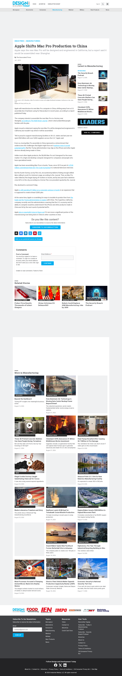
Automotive (51, 578)
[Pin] (35, 233)
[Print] (16, 233)
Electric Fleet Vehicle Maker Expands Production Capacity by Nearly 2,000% (60, 583)
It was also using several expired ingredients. (29, 481)
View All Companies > (92, 132)
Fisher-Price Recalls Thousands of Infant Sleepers (23, 305)
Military (50, 506)
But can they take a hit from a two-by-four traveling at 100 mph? (28, 445)
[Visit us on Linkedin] (65, 665)
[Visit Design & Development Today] (19, 610)
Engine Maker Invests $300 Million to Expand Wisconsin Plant (92, 511)
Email (14, 626)
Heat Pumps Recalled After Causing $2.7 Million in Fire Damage (91, 440)
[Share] (21, 233)
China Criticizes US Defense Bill (46, 304)
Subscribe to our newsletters (45, 227)
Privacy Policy (53, 669)
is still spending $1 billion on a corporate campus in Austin (39, 190)
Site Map (94, 669)
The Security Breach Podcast (85, 74)
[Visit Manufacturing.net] (89, 610)
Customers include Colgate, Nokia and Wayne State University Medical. (60, 587)
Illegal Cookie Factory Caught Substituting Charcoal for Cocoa (27, 478)
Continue (47, 263)
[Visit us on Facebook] (55, 665)
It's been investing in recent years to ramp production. (59, 516)
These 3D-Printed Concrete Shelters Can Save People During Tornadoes (86, 97)
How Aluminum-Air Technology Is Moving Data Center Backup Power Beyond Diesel (86, 85)
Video (17, 435)
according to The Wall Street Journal (34, 121)
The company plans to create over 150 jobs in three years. (60, 552)
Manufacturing (33, 41)
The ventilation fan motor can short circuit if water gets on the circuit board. (92, 445)
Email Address (46, 254)
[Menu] (107, 4)
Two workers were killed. (86, 551)
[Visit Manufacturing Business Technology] (103, 610)
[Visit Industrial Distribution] (75, 610)
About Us (27, 669)
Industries (19, 41)
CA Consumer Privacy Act (82, 669)
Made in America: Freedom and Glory (29, 510)
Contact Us (35, 669)
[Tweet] (30, 233)
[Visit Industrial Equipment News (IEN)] (46, 610)
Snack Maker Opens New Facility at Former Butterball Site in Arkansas (59, 547)
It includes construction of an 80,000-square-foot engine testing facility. (92, 516)
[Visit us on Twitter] (60, 665)
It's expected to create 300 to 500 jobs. (90, 481)
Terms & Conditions (66, 669)
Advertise (44, 669)
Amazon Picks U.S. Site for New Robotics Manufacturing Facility (90, 478)
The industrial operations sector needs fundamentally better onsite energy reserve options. (60, 408)
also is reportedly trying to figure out (31, 212)
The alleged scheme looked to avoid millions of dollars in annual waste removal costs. (29, 589)
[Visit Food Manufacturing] (33, 610)
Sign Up (18, 635)
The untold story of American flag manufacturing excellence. (25, 514)
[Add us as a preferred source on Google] (39, 233)
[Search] (103, 4)
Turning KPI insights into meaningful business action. (29, 402)
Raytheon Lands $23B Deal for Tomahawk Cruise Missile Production (60, 511)
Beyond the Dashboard (23, 399)
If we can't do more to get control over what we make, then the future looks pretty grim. (92, 587)
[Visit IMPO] (61, 610)
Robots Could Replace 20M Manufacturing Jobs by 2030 (72, 305)
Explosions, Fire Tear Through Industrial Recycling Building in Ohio (91, 547)
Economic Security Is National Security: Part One (89, 583)
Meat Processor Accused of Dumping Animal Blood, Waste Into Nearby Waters (29, 584)
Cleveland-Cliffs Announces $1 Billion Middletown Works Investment (86, 109)
